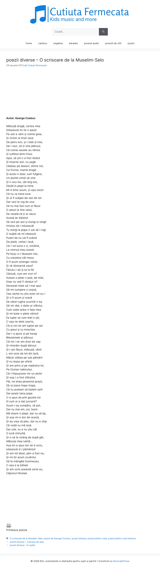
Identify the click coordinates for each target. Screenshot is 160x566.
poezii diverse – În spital (22, 545)
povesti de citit (113, 43)
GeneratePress (121, 561)
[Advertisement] (80, 94)
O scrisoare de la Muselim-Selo (26, 538)
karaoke (73, 43)
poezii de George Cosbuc (57, 538)
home (29, 43)
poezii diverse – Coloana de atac (27, 541)
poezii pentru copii (97, 538)
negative (58, 43)
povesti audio (91, 43)
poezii (131, 43)
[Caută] (103, 32)
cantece (42, 43)
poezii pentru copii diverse (122, 538)
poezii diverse (79, 538)
